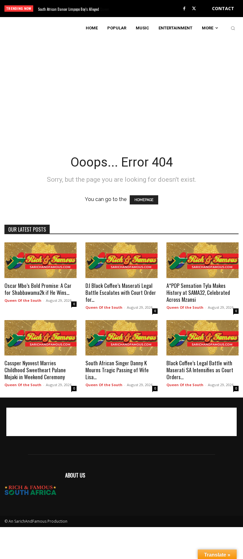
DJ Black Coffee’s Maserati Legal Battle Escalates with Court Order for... (120, 292)
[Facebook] (184, 9)
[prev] (123, 9)
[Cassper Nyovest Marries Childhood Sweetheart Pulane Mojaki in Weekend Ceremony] (40, 338)
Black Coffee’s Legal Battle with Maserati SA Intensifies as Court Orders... (199, 370)
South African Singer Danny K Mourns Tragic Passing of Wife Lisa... (117, 370)
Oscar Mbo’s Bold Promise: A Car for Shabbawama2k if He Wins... (38, 289)
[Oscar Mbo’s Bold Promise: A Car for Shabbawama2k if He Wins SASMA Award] (40, 260)
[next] (133, 9)
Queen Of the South (22, 300)
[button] (232, 28)
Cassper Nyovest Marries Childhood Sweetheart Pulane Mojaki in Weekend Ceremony (35, 370)
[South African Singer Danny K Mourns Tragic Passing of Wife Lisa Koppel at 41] (121, 338)
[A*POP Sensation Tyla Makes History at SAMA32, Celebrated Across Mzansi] (202, 260)
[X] (194, 9)
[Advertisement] (121, 83)
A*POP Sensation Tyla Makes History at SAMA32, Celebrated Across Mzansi (198, 292)
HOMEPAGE (143, 200)
